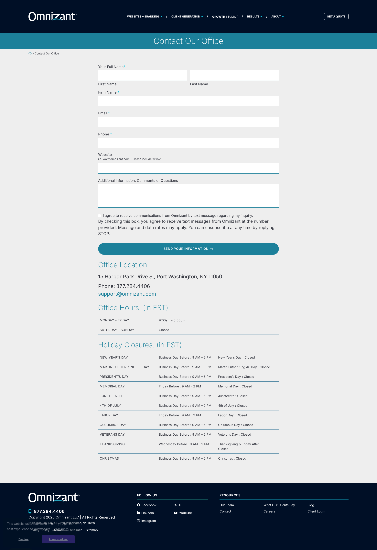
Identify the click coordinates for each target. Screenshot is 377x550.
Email (104, 113)
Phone (105, 134)
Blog (310, 505)
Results (253, 16)
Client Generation (185, 16)
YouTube (185, 513)
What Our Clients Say (279, 505)
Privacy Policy (38, 530)
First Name (107, 84)
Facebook (149, 505)
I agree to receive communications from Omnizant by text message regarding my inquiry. (178, 215)
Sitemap (92, 530)
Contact (225, 511)
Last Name (199, 84)
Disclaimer (74, 530)
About (276, 16)
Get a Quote (336, 16)
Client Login (316, 511)
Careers (269, 511)
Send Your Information (186, 249)
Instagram (148, 521)
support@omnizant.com (127, 294)
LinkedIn (147, 513)
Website (129, 157)
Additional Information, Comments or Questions (138, 180)
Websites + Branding (143, 16)
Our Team (227, 505)
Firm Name (108, 92)
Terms (57, 530)
